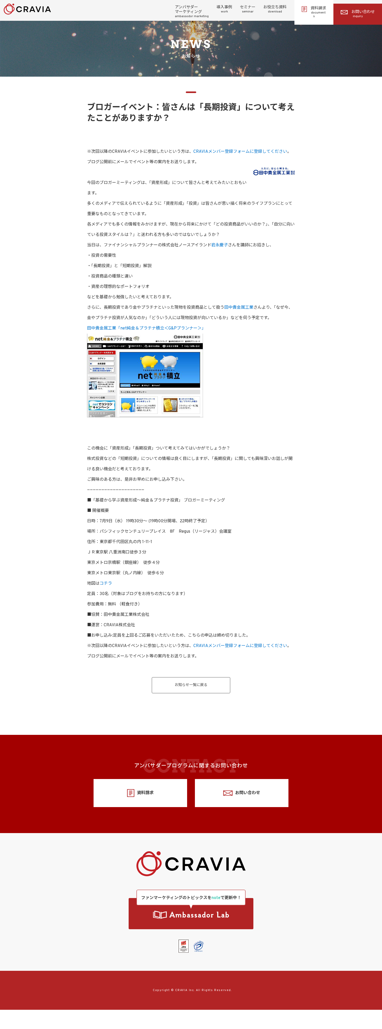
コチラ (106, 583)
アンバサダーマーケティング (192, 11)
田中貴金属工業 (238, 307)
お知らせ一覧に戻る (191, 685)
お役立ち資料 (275, 9)
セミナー (247, 9)
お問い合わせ (363, 14)
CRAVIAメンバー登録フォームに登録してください (240, 151)
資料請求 (318, 12)
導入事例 (224, 9)
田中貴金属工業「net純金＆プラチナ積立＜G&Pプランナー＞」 (146, 328)
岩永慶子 (219, 245)
